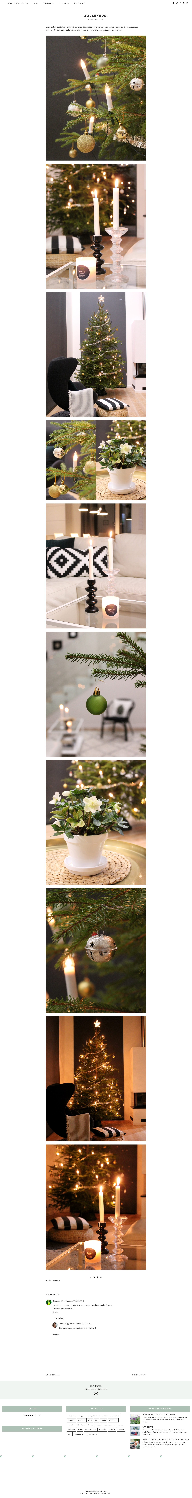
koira (90, 1420)
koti (96, 1420)
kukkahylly (113, 1420)
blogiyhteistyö (94, 1416)
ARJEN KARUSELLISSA (18, 3)
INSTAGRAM (79, 3)
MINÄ (35, 3)
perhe (80, 1429)
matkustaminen (109, 1425)
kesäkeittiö (115, 1416)
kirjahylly (81, 1420)
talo (69, 1434)
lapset (90, 1425)
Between (56, 1301)
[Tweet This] (94, 1278)
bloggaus (82, 1416)
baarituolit (72, 1416)
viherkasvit (92, 1434)
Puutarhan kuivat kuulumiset (160, 1414)
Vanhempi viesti (139, 1375)
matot (120, 1425)
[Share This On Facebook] (90, 1278)
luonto (98, 1425)
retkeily (112, 1429)
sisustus (121, 1429)
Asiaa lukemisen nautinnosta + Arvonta (166, 1439)
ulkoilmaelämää (79, 1434)
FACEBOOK (64, 3)
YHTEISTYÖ (48, 3)
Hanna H (62, 1324)
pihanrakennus (90, 1429)
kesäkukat (71, 1420)
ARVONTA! (148, 1427)
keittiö (105, 1416)
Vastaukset (59, 1318)
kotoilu (103, 1420)
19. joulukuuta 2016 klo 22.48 (72, 1301)
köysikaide (81, 1425)
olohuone (71, 1429)
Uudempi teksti (53, 1375)
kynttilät (71, 1425)
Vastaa (55, 1312)
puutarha (102, 1429)
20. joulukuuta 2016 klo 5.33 (81, 1324)
